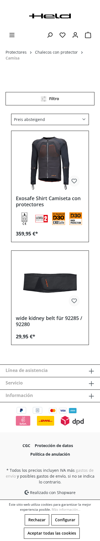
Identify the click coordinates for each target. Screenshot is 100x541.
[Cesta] (88, 35)
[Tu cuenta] (75, 35)
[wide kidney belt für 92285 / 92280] (50, 283)
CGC (26, 445)
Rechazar (37, 519)
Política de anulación (50, 454)
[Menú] (12, 35)
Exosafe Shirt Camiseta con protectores (48, 201)
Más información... (66, 509)
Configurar (65, 519)
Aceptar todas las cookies (52, 533)
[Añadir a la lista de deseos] (74, 181)
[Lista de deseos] (62, 35)
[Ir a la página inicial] (50, 15)
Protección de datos (54, 445)
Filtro (53, 98)
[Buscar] (49, 35)
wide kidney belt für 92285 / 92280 (49, 321)
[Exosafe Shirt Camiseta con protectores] (50, 163)
